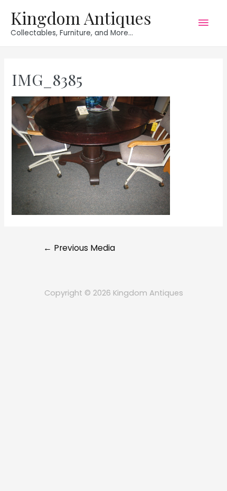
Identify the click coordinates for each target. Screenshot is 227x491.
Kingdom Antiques (81, 17)
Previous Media (79, 247)
